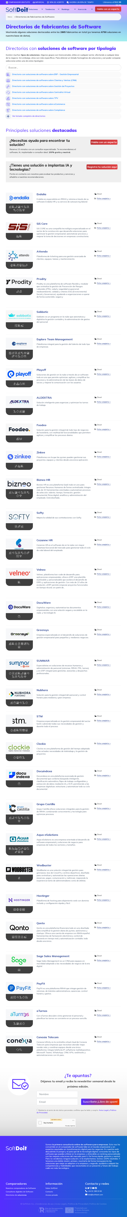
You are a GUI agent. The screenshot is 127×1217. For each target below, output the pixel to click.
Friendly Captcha (70, 1125)
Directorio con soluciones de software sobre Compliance (38, 110)
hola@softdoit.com (95, 1195)
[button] (36, 9)
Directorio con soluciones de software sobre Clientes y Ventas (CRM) (44, 80)
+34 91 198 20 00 (95, 1191)
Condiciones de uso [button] (45, 1204)
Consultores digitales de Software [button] (19, 1192)
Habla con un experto (108, 9)
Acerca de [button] (82, 9)
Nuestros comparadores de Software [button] (21, 1188)
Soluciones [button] (33, 9)
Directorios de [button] (16, 1195)
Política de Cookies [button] (98, 1204)
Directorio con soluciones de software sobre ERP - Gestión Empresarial (45, 74)
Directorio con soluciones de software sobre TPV (35, 98)
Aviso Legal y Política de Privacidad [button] (71, 1204)
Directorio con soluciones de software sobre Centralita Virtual (41, 92)
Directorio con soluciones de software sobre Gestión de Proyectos (43, 86)
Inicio (10, 17)
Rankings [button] (65, 9)
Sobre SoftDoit (52, 1188)
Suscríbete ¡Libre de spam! (100, 1101)
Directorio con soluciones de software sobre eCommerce (38, 104)
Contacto (49, 1192)
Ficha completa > (104, 198)
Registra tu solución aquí (102, 166)
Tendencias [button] (50, 9)
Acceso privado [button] (52, 1195)
